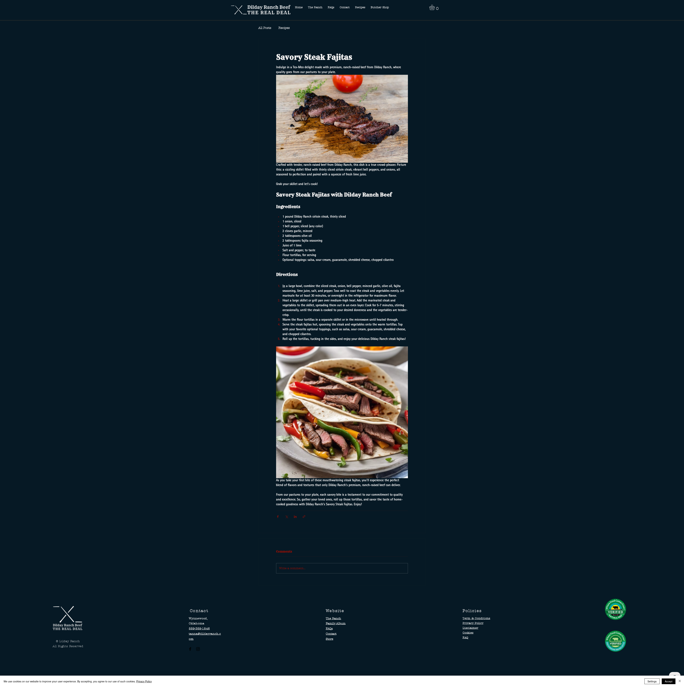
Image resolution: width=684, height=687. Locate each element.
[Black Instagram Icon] (198, 649)
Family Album (336, 623)
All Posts (264, 28)
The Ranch (333, 618)
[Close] (680, 681)
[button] (435, 7)
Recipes (284, 28)
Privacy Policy (473, 623)
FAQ (465, 637)
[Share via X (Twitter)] (286, 516)
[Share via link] (304, 516)
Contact (331, 633)
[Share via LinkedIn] (295, 516)
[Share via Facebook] (277, 516)
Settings (652, 681)
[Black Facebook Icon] (190, 649)
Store (329, 639)
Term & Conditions (476, 618)
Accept (668, 681)
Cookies (468, 632)
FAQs (329, 628)
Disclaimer (470, 627)
